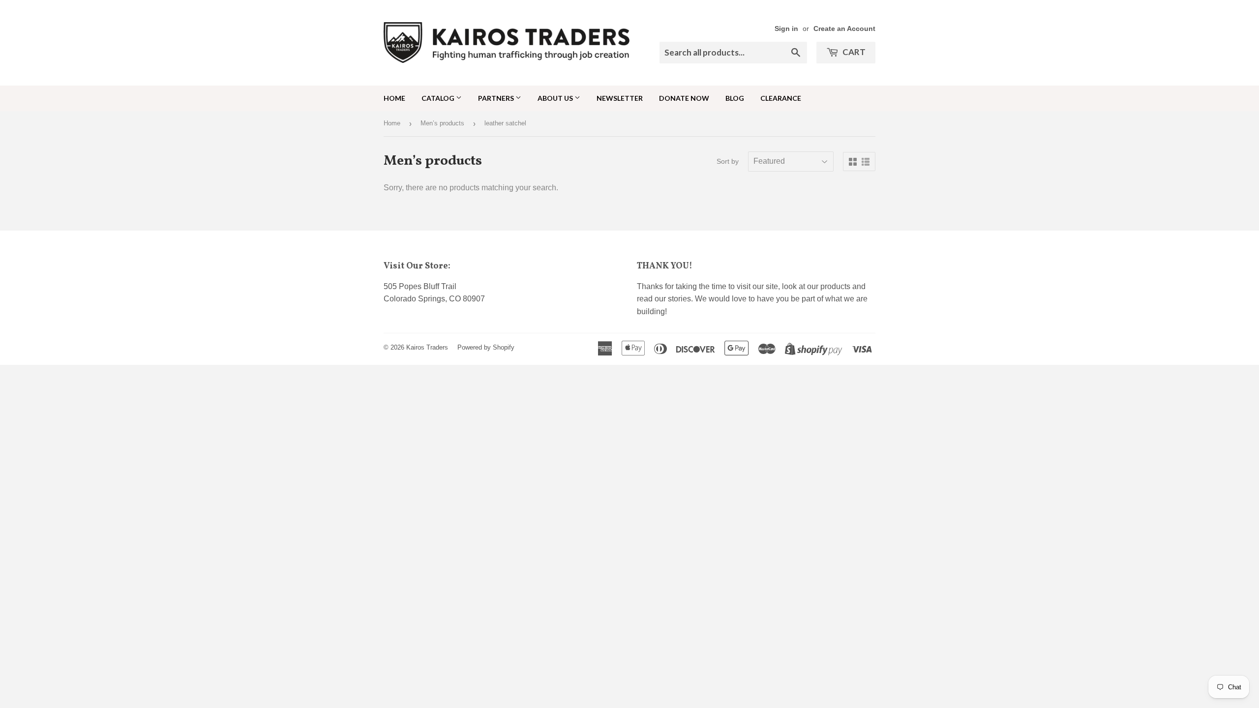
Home (394, 98)
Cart (853, 52)
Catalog (438, 98)
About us (556, 98)
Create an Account (844, 28)
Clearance (780, 98)
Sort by (728, 161)
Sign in (786, 28)
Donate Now (684, 98)
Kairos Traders (427, 347)
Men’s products (442, 123)
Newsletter (620, 98)
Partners (496, 98)
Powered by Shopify (485, 347)
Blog (734, 98)
